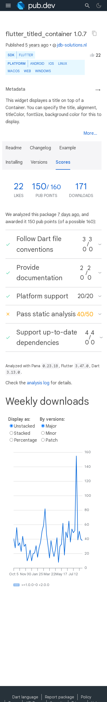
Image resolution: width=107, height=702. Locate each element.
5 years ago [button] (37, 45)
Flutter (26, 55)
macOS (13, 71)
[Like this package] (92, 55)
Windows (43, 71)
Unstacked (24, 426)
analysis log (38, 383)
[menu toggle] (8, 5)
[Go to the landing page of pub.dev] (35, 5)
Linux (62, 63)
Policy (86, 697)
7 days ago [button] (68, 214)
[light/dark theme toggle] (98, 5)
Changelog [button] (40, 148)
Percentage (25, 440)
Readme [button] (13, 148)
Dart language (25, 697)
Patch (52, 440)
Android (37, 63)
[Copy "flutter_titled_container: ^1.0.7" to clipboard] (94, 33)
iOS (51, 63)
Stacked (22, 433)
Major (51, 426)
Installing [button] (13, 162)
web (27, 71)
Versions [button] (39, 162)
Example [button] (67, 148)
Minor (51, 433)
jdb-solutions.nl (72, 45)
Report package (59, 697)
